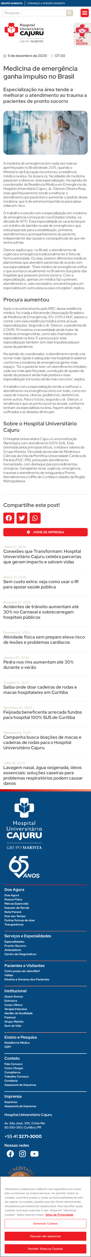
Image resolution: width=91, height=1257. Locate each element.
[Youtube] (34, 1154)
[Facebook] (10, 1154)
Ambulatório (12, 950)
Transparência (13, 924)
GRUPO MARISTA (12, 3)
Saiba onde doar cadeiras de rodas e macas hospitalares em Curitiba (40, 689)
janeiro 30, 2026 (16, 657)
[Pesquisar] (69, 13)
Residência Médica (17, 1043)
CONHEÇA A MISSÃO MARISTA (46, 3)
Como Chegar (13, 1068)
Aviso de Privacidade (59, 1215)
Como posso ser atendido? (22, 971)
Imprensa (10, 1102)
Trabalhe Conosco (16, 1076)
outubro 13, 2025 (16, 682)
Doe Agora (11, 895)
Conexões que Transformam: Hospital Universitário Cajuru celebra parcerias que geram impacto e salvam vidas (42, 556)
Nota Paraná (12, 912)
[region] (45, 1216)
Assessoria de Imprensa (20, 1085)
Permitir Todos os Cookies (45, 1249)
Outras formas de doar (19, 920)
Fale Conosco (13, 1064)
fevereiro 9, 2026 (16, 632)
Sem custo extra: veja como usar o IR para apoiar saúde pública (40, 584)
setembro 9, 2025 (17, 733)
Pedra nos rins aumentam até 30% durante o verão (38, 664)
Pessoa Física (13, 899)
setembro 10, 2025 (17, 708)
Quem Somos (13, 996)
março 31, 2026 (14, 577)
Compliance (12, 1072)
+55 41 (23, 1136)
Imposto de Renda (16, 908)
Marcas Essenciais (16, 903)
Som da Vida (12, 1026)
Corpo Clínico (13, 1005)
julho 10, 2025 (14, 763)
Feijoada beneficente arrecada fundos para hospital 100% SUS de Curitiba (42, 714)
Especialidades (14, 941)
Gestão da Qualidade (18, 1013)
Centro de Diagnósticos (20, 954)
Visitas (8, 975)
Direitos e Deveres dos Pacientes (26, 979)
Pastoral (9, 1017)
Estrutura (10, 1001)
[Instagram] (22, 1154)
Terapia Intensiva (15, 1009)
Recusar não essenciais (45, 1236)
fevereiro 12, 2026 (17, 602)
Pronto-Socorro (15, 946)
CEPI (7, 1047)
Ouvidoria (11, 1081)
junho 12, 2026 (14, 547)
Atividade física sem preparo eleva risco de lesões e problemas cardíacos (44, 639)
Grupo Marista (13, 1021)
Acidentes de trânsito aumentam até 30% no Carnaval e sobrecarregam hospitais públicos (41, 612)
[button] (85, 13)
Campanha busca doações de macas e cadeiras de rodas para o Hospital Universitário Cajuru (42, 742)
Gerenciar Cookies (45, 1223)
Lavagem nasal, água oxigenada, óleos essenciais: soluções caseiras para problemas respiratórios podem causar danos (43, 775)
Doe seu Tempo (15, 916)
